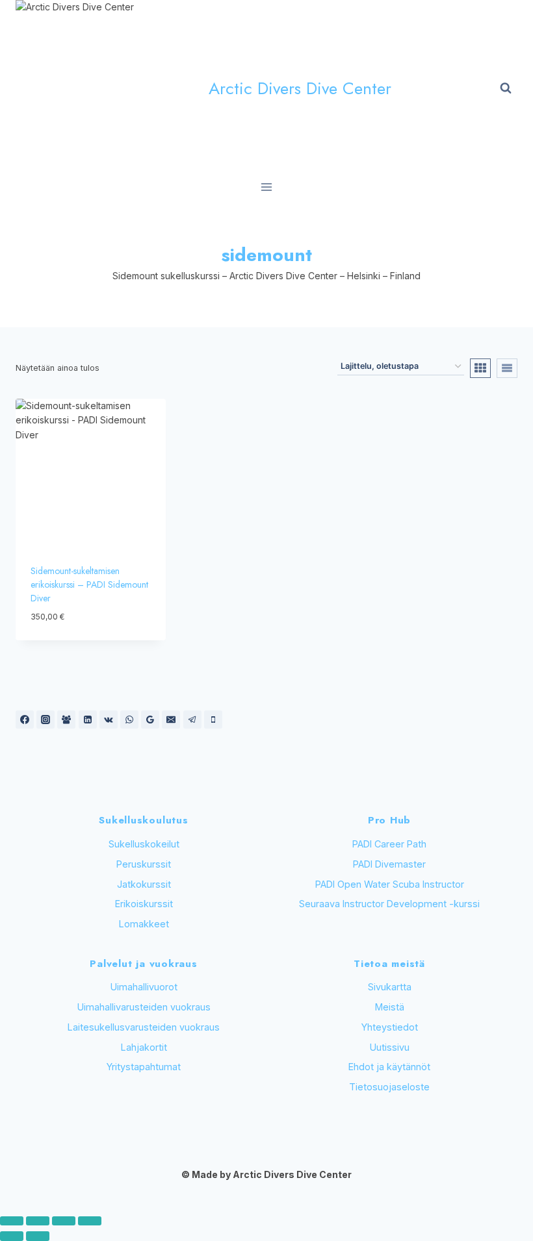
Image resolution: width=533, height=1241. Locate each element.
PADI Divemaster (389, 864)
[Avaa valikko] (267, 187)
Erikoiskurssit (144, 903)
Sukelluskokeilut (144, 843)
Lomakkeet (144, 923)
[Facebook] (25, 719)
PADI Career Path (389, 843)
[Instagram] (45, 719)
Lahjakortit (144, 1047)
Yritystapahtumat (144, 1066)
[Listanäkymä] (507, 368)
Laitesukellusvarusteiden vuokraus (144, 1027)
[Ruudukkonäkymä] (480, 368)
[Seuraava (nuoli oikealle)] (37, 1235)
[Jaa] (63, 1220)
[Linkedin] (88, 719)
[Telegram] (192, 719)
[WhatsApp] (129, 719)
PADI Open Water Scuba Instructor (389, 884)
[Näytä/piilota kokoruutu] (37, 1220)
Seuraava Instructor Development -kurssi (389, 903)
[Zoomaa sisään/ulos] (11, 1220)
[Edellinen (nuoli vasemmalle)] (11, 1235)
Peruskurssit (143, 864)
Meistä (389, 1006)
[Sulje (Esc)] (89, 1220)
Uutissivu (390, 1047)
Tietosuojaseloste (389, 1086)
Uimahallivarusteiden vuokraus (144, 1006)
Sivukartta (389, 986)
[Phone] (213, 719)
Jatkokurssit (144, 884)
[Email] (171, 719)
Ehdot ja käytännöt (389, 1066)
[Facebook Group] (66, 719)
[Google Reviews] (150, 719)
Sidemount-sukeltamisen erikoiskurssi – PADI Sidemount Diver (89, 584)
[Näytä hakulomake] (505, 88)
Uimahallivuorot (143, 986)
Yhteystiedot (389, 1027)
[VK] (108, 719)
